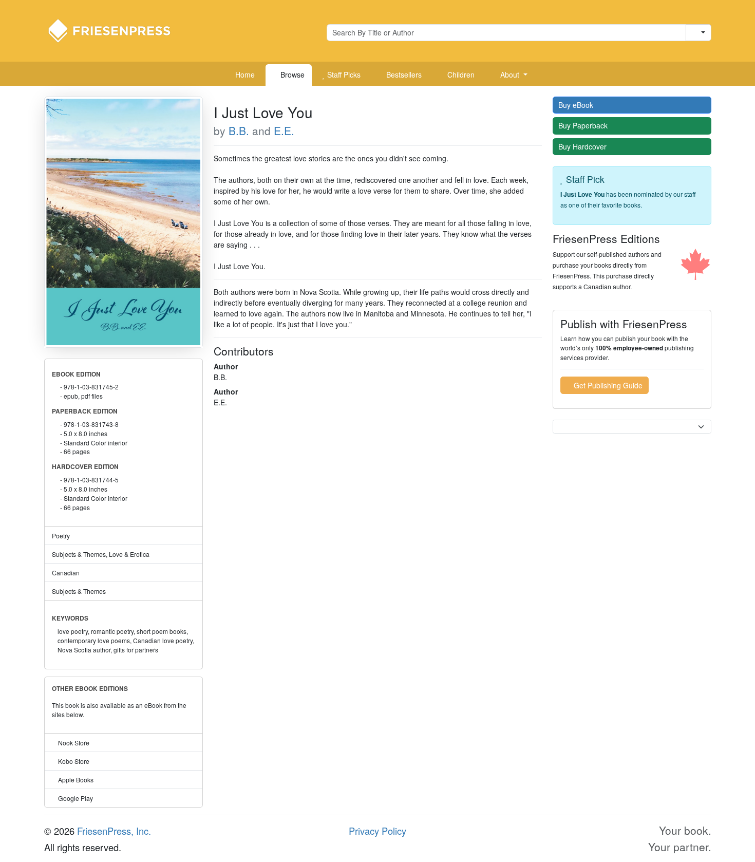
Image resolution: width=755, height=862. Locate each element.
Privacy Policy (377, 830)
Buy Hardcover (583, 146)
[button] (510, 75)
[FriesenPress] (116, 30)
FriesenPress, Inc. (114, 830)
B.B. (239, 130)
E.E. (284, 130)
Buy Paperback (584, 125)
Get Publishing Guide (607, 385)
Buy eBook (576, 105)
